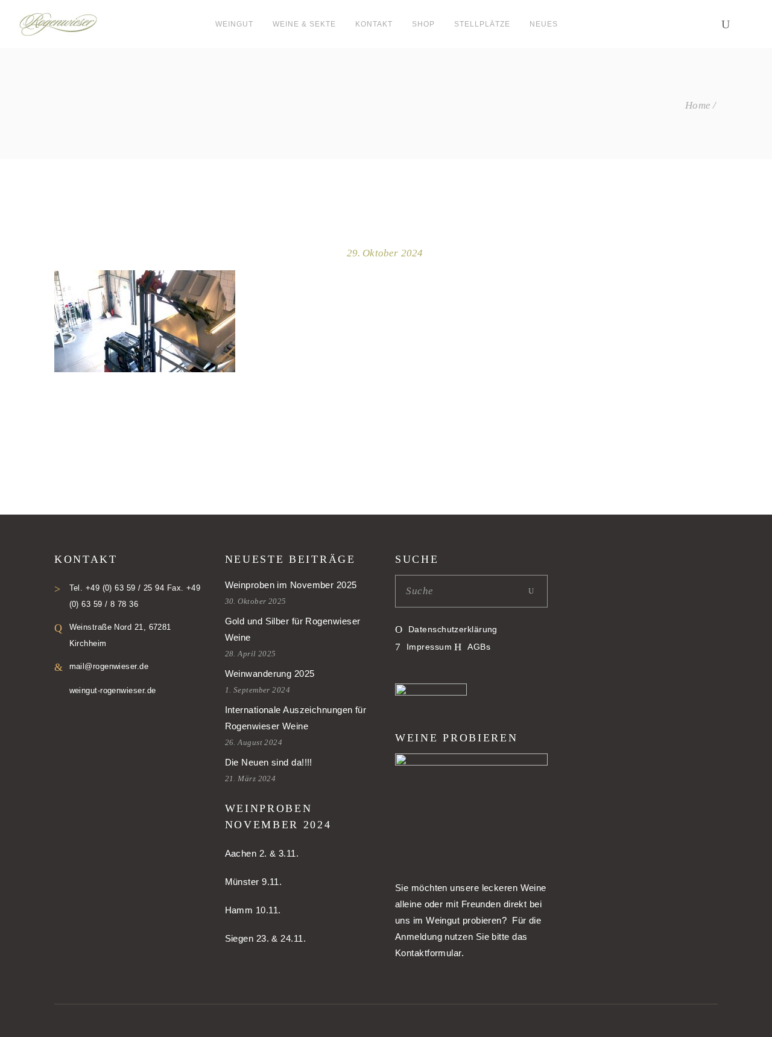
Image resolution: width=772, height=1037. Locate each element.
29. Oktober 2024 (385, 253)
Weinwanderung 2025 (270, 673)
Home (698, 105)
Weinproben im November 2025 (291, 585)
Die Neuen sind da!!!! (268, 762)
